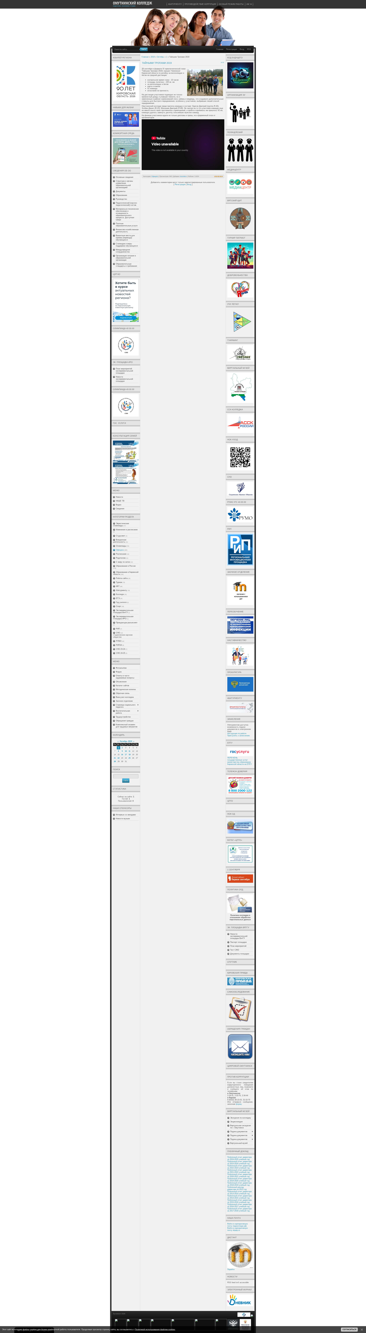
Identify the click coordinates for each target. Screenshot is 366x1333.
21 (115, 758)
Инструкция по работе (236, 733)
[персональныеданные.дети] (243, 1316)
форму (239, 1104)
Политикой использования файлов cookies (155, 1329)
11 (129, 751)
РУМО (118, 641)
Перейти (230, 1269)
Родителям (121, 558)
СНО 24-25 (120, 653)
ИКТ (118, 586)
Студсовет (120, 536)
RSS (249, 49)
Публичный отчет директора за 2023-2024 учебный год (239, 1162)
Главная (219, 49)
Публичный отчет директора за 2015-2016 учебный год (239, 1201)
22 (119, 758)
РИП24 (119, 645)
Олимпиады (121, 546)
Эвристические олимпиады (121, 524)
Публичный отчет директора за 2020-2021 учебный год (239, 1175)
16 (122, 755)
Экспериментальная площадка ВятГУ (123, 611)
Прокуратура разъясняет (126, 623)
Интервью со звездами (126, 815)
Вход (242, 49)
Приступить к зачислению (238, 736)
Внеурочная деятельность (119, 541)
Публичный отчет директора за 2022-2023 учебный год (239, 1167)
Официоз (120, 550)
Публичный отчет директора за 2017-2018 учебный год (239, 1210)
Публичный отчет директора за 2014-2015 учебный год (239, 1197)
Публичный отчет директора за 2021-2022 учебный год (239, 1171)
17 (126, 755)
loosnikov (183, 176)
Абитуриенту (121, 590)
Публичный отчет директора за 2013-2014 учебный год (239, 1192)
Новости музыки (123, 818)
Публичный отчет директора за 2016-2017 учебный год (239, 1205)
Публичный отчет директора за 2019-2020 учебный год (239, 1180)
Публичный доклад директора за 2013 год (237, 1188)
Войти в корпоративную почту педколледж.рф (237, 1225)
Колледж (120, 594)
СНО (118, 633)
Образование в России (126, 566)
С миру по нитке (123, 562)
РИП (118, 629)
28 (115, 761)
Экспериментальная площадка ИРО (123, 617)
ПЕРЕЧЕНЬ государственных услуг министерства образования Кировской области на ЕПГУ (239, 761)
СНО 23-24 (120, 649)
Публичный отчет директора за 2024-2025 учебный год (239, 1158)
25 (130, 758)
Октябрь (160, 57)
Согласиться (349, 1329)
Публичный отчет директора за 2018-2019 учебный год (239, 1184)
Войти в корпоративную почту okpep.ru (237, 1229)
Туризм (119, 582)
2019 (153, 57)
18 (130, 755)
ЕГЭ (118, 598)
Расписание (121, 554)
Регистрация (231, 49)
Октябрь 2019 (126, 741)
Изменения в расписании (127, 530)
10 (126, 751)
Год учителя (121, 602)
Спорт (118, 606)
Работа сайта (122, 578)
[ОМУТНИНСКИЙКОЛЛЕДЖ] (132, 3)
